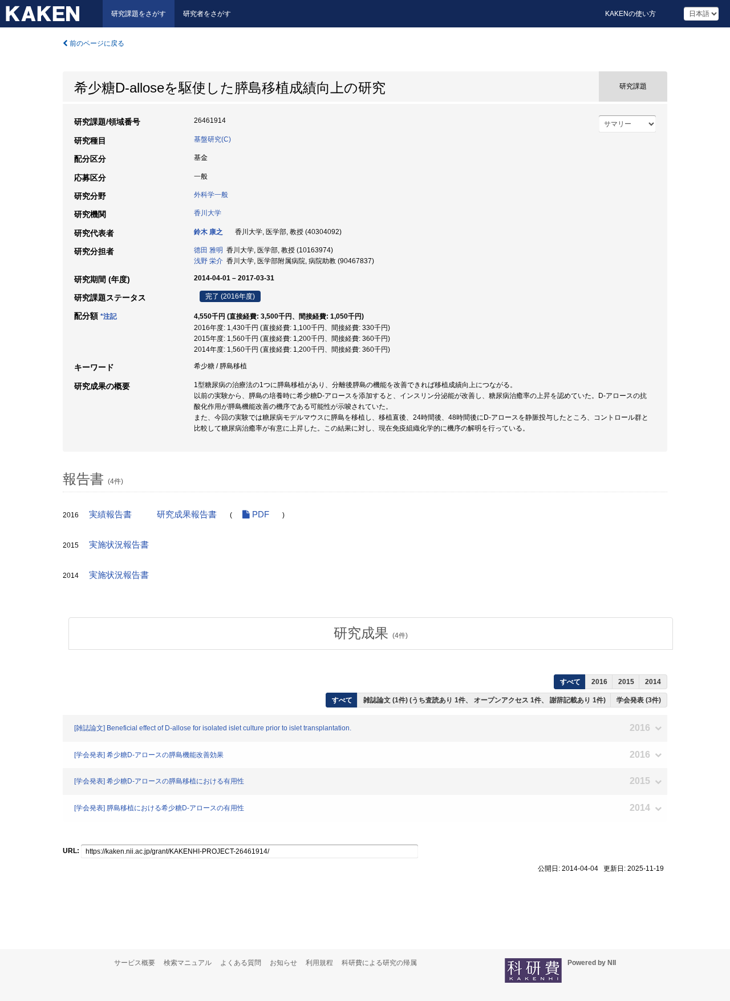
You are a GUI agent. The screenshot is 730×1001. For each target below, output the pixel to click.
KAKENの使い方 (630, 14)
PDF (259, 514)
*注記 (108, 316)
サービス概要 (134, 963)
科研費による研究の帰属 (379, 963)
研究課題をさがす (138, 14)
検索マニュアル (188, 963)
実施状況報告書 (119, 544)
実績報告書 (110, 514)
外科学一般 (211, 195)
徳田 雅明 (208, 250)
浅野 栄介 (208, 261)
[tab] (370, 633)
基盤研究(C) (212, 139)
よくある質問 (240, 963)
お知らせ (283, 963)
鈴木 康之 (208, 232)
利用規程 (319, 963)
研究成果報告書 (187, 514)
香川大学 (207, 213)
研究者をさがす (207, 14)
